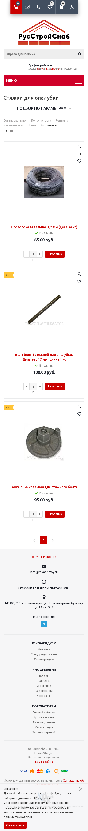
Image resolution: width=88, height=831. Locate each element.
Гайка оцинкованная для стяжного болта (44, 487)
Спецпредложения (44, 654)
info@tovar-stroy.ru (44, 572)
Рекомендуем (44, 643)
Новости (44, 675)
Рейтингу (62, 120)
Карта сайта (44, 761)
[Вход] (72, 7)
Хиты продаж (44, 659)
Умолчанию (49, 125)
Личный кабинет (44, 712)
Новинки (44, 649)
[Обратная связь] (27, 7)
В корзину (55, 254)
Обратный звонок (49, 69)
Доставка (44, 685)
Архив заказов (44, 717)
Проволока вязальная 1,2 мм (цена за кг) (44, 227)
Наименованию (14, 125)
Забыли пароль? (44, 732)
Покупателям (44, 706)
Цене (32, 125)
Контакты (44, 695)
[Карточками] (5, 131)
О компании (44, 690)
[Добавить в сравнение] (79, 154)
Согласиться (15, 825)
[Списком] (11, 131)
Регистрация (44, 727)
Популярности (41, 120)
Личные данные (44, 722)
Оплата (44, 680)
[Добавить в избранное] (79, 161)
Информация (44, 669)
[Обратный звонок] (38, 7)
